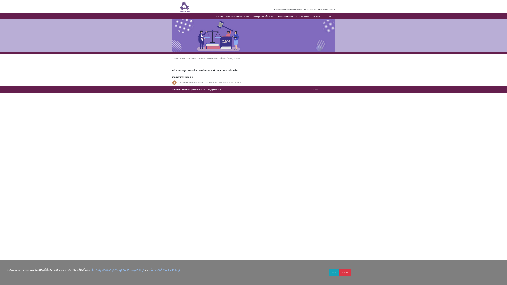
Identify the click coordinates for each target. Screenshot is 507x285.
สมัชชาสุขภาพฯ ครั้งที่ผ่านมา (263, 16)
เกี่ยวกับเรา (317, 16)
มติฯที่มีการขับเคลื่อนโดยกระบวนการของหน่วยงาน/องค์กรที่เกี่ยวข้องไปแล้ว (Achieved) (207, 58)
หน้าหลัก (219, 16)
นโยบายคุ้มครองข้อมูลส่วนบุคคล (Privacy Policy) (117, 270)
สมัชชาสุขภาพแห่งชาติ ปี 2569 (237, 16)
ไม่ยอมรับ (345, 272)
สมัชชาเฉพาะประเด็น (285, 16)
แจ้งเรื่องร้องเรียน (302, 16)
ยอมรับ (334, 272)
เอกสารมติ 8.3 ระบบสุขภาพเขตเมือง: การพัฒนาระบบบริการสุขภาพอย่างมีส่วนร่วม (210, 82)
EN (330, 16)
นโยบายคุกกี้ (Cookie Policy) (164, 270)
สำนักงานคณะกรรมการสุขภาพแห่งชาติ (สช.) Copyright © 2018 (196, 89)
